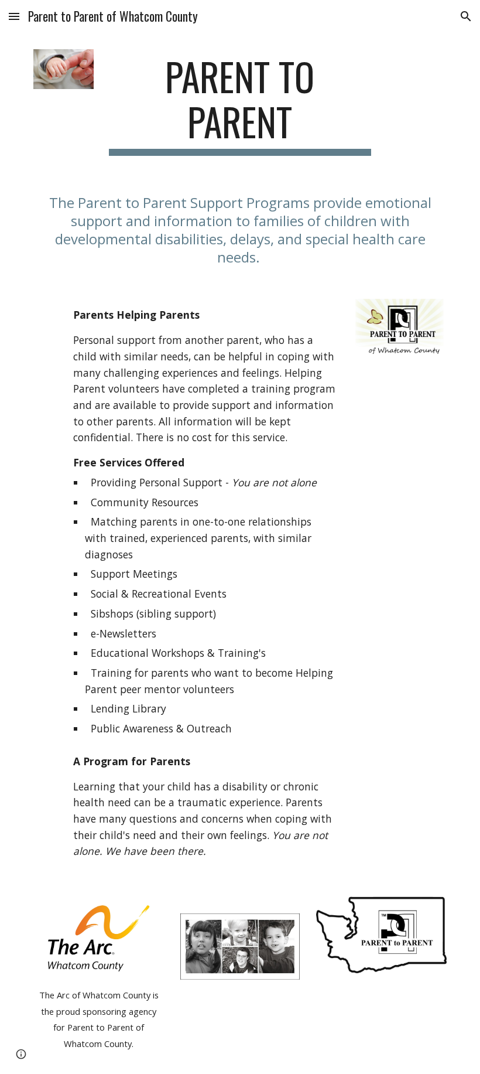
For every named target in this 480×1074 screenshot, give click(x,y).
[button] (14, 16)
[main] (240, 105)
